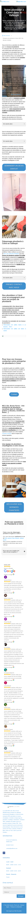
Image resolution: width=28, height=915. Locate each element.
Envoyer (21, 896)
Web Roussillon (18, 911)
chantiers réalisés (6, 433)
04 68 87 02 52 (9, 845)
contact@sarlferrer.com (11, 848)
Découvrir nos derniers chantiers (14, 507)
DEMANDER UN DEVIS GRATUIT (14, 167)
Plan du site (16, 905)
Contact (14, 394)
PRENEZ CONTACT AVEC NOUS (14, 286)
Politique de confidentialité (16, 906)
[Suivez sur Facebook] (4, 853)
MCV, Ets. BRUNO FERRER (11, 253)
